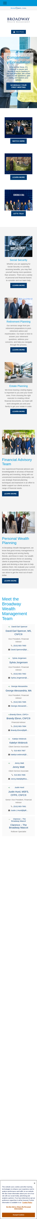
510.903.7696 (19, 775)
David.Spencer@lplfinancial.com (20, 650)
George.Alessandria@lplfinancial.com (20, 706)
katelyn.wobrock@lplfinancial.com (20, 755)
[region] (18, 1199)
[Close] (34, 1183)
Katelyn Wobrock (18, 742)
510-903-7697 (19, 751)
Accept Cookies (18, 1215)
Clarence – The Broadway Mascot (18, 826)
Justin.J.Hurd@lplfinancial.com (20, 810)
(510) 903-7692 (19, 674)
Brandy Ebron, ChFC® (18, 718)
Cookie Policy (27, 1202)
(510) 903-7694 (19, 726)
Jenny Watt (18, 767)
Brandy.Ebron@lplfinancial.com (20, 730)
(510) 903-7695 (19, 702)
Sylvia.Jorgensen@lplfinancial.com (20, 678)
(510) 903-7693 (19, 646)
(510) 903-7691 (19, 806)
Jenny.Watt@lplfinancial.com (20, 779)
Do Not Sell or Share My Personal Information (18, 1208)
